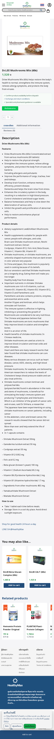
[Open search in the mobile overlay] (24, 9)
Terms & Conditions (43, 665)
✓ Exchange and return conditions (17, 99)
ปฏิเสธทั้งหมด (16, 726)
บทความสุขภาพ (6, 665)
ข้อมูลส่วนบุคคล (41, 661)
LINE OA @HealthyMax (13, 529)
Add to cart (27, 734)
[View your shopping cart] (48, 11)
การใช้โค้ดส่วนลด (24, 661)
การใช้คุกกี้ (39, 658)
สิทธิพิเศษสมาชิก (6, 658)
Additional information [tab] (28, 125)
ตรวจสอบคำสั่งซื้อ (25, 658)
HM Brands (22, 16)
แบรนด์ (3, 661)
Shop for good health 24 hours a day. (19, 524)
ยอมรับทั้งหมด (30, 726)
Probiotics (15, 16)
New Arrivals (7, 16)
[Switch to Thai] (42, 5)
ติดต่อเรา (22, 672)
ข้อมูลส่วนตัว (40, 654)
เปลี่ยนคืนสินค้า (24, 665)
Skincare (29, 16)
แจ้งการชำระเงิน (24, 654)
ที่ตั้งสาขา (22, 669)
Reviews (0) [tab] (9, 130)
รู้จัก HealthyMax (7, 654)
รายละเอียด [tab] (8, 125)
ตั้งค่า (7, 726)
